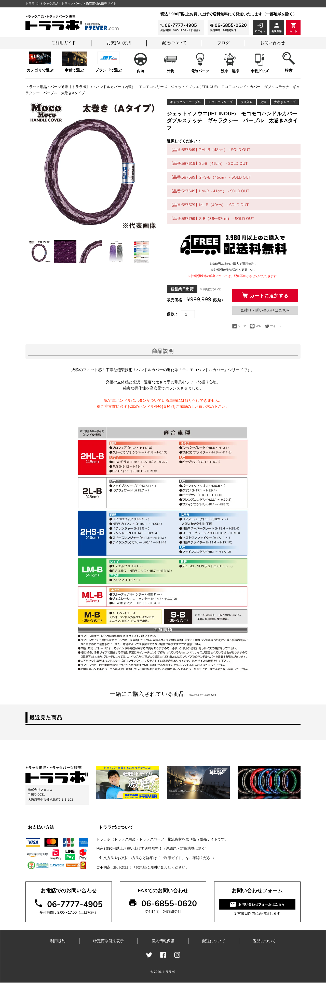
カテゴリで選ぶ (40, 70)
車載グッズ (260, 71)
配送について (174, 43)
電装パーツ (200, 71)
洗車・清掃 (230, 71)
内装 (140, 71)
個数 (170, 314)
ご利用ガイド (63, 43)
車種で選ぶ (74, 70)
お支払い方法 (119, 43)
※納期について (210, 289)
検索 (289, 70)
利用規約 (57, 940)
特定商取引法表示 (108, 940)
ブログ (223, 43)
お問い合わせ (272, 43)
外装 (170, 71)
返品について (264, 940)
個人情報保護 (163, 940)
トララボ (168, 972)
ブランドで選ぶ (108, 70)
